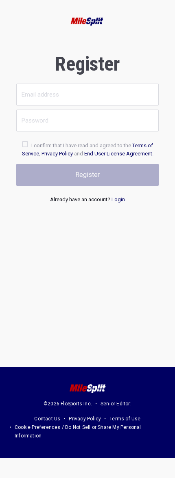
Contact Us (47, 419)
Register (87, 175)
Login (118, 199)
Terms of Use (124, 419)
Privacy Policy (57, 154)
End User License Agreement (118, 154)
